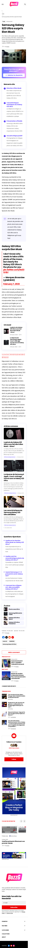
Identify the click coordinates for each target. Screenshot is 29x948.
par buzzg (13, 717)
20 (6, 357)
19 (4, 357)
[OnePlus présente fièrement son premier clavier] (14, 831)
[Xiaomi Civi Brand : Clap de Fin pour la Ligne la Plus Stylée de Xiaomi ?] (4, 713)
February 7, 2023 (11, 284)
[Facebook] (9, 945)
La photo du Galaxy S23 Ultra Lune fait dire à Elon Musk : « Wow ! (13, 444)
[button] (2, 4)
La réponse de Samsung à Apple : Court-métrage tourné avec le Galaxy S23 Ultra (14, 477)
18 (2, 357)
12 (16, 354)
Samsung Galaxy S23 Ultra (9, 644)
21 (7, 357)
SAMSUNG (11, 641)
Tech (3, 13)
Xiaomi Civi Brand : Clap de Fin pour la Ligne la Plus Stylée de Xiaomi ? (16, 713)
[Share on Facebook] (3, 637)
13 (17, 354)
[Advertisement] (14, 790)
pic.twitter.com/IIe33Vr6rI (13, 271)
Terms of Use (10, 913)
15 (21, 354)
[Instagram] (14, 945)
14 (19, 354)
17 (24, 354)
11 (14, 354)
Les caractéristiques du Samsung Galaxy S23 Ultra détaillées (13, 512)
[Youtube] (11, 945)
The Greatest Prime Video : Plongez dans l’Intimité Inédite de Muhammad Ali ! (16, 696)
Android (5, 641)
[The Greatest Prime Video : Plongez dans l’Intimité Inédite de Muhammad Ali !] (4, 696)
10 (13, 354)
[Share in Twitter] (6, 637)
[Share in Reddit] (9, 637)
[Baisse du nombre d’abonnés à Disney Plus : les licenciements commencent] (6, 675)
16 (22, 354)
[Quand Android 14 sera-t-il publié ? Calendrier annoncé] (6, 663)
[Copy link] (12, 637)
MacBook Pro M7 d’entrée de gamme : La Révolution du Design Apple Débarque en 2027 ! (16, 705)
